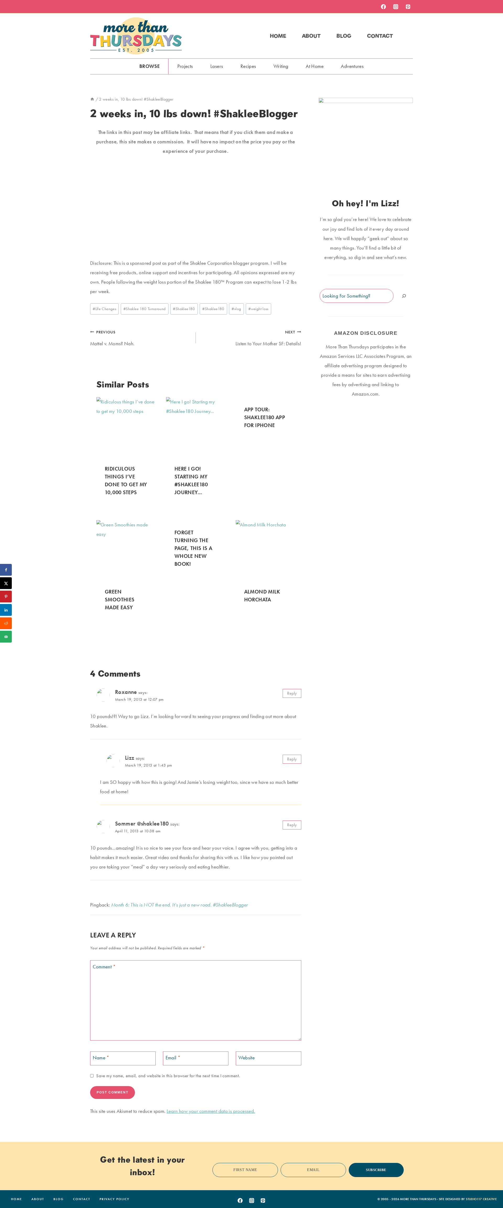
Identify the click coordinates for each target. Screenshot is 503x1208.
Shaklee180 (184, 308)
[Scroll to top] (490, 1187)
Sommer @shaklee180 (142, 823)
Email (173, 1058)
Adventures (352, 66)
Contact (380, 36)
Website (246, 1058)
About (311, 36)
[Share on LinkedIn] (6, 610)
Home (278, 36)
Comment (104, 966)
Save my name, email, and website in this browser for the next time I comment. (168, 1075)
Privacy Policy (114, 1199)
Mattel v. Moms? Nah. (112, 338)
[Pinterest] (408, 7)
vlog (236, 308)
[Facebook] (383, 7)
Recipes (248, 66)
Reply (292, 693)
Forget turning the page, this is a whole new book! (193, 548)
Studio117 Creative (481, 1199)
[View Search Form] (408, 36)
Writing (281, 66)
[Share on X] (6, 583)
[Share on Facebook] (6, 570)
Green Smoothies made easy (119, 599)
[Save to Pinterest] (6, 596)
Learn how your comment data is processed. (211, 1111)
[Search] (404, 296)
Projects (185, 66)
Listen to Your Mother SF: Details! (268, 338)
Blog (343, 36)
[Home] (92, 99)
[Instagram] (396, 7)
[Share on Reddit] (6, 623)
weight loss (258, 308)
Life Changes (104, 308)
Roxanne (126, 691)
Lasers (216, 66)
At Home (315, 66)
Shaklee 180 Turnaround (144, 308)
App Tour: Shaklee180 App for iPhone (264, 417)
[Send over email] (6, 637)
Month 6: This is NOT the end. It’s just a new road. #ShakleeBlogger (179, 905)
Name (101, 1058)
